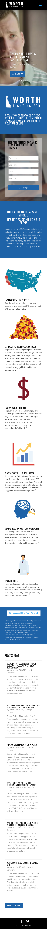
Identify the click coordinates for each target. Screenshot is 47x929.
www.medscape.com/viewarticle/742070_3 (19, 635)
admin (12, 670)
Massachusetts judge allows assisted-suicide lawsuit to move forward (23, 706)
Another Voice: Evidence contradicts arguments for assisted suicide (22, 823)
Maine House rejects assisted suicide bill (22, 863)
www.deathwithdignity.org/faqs (15, 625)
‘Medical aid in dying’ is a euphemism (22, 745)
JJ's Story (17, 73)
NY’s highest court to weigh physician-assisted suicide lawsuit (21, 784)
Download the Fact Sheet (23, 613)
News (27, 670)
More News (13, 905)
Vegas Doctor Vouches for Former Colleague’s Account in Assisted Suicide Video (21, 665)
